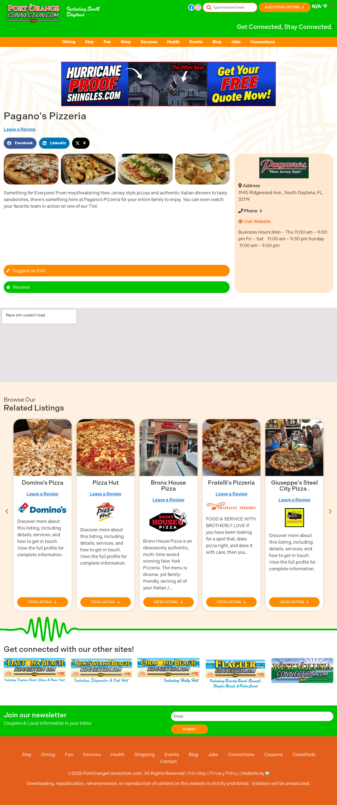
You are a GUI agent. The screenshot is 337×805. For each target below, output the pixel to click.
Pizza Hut (106, 482)
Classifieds (304, 754)
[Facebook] (191, 7)
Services (149, 42)
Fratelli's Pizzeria (231, 482)
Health (173, 42)
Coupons (273, 754)
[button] (20, 143)
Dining (68, 42)
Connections (262, 42)
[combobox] (230, 7)
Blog (216, 42)
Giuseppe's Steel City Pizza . (294, 485)
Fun (107, 42)
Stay (89, 42)
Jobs (236, 42)
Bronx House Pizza (168, 485)
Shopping (144, 754)
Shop (126, 42)
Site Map (197, 773)
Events (196, 42)
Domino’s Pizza (42, 482)
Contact (168, 761)
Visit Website (257, 221)
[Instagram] (198, 7)
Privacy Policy (223, 773)
